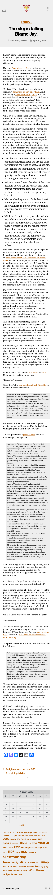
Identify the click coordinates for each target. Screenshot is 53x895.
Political (26, 22)
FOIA (40, 839)
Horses (15, 843)
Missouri (43, 842)
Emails (13, 839)
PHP (22, 847)
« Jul (21, 825)
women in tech (20, 870)
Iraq (34, 843)
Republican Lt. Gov (20, 68)
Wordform (36, 870)
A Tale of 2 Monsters (9, 833)
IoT (30, 843)
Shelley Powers (20, 40)
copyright (13, 836)
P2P (17, 847)
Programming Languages (36, 847)
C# (40, 833)
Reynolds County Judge (26, 94)
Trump (44, 862)
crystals (37, 836)
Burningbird (14, 888)
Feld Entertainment (29, 839)
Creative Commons (25, 836)
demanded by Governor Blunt (26, 92)
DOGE (6, 838)
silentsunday (14, 857)
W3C (15, 866)
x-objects (8, 874)
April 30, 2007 (39, 40)
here (29, 372)
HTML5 (23, 843)
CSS (43, 836)
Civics (44, 833)
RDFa (18, 852)
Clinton (6, 836)
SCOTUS (32, 852)
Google (7, 843)
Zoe (20, 874)
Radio (5, 852)
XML (16, 875)
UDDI (4, 866)
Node (11, 847)
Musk (5, 847)
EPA (18, 839)
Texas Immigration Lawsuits (20, 862)
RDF (11, 852)
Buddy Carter (31, 832)
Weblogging (41, 866)
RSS (24, 852)
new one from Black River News (33, 385)
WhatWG (7, 870)
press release (29, 435)
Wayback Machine (26, 866)
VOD (10, 866)
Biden (20, 832)
